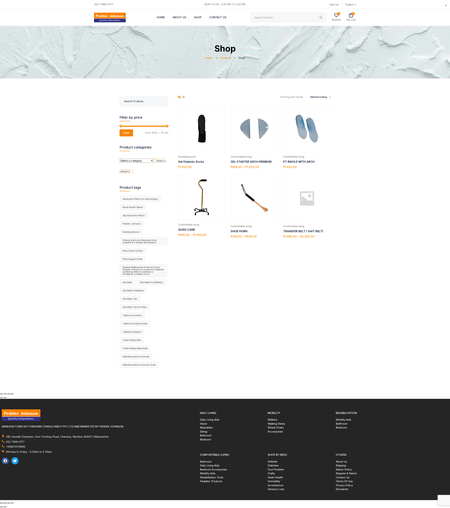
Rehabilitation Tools (211, 477)
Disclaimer (342, 489)
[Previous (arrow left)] (1, 397)
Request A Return (346, 473)
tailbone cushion (132, 315)
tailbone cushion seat (135, 323)
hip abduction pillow (134, 215)
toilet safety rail (132, 340)
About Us (179, 17)
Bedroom (205, 439)
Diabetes (273, 465)
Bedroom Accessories (213, 469)
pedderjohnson (131, 231)
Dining (203, 431)
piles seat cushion (133, 250)
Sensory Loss (276, 489)
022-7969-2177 (103, 4)
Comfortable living (241, 156)
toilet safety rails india (135, 348)
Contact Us (217, 17)
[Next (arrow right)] (5, 397)
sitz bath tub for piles (135, 307)
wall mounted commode (136, 356)
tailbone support (132, 331)
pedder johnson (132, 223)
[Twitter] (14, 460)
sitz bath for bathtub (151, 282)
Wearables (206, 427)
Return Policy (344, 469)
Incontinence (275, 485)
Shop (197, 17)
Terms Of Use (344, 481)
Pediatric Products (211, 481)
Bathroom (206, 435)
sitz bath (127, 282)
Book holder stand (133, 207)
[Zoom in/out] (1, 393)
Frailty (271, 473)
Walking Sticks (276, 423)
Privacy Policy (344, 485)
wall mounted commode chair (139, 364)
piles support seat (132, 259)
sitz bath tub (130, 298)
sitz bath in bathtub (133, 290)
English (349, 4)
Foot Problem (276, 469)
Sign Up (334, 4)
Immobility (274, 481)
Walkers (272, 419)
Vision (203, 423)
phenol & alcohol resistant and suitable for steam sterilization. (140, 241)
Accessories (275, 431)
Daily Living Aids (209, 419)
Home (161, 17)
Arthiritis (272, 461)
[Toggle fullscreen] (5, 393)
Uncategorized (186, 156)
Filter (126, 132)
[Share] (8, 393)
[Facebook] (5, 460)
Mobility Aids (343, 419)
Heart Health (275, 477)
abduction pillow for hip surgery (140, 198)
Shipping (341, 465)
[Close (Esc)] (12, 393)
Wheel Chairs (276, 427)
